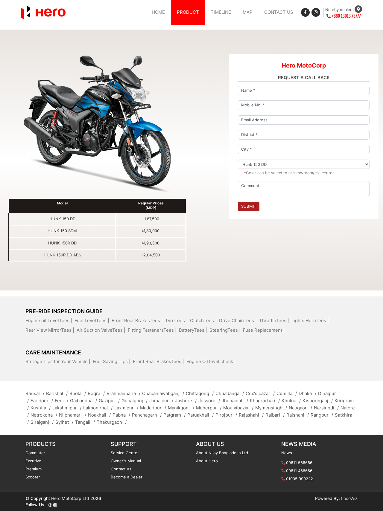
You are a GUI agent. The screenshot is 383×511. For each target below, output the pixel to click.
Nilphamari (72, 415)
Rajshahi (297, 415)
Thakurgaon (112, 422)
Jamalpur (161, 400)
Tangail (85, 422)
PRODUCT (188, 12)
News (286, 452)
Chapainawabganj (163, 393)
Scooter (32, 477)
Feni (61, 400)
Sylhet (64, 422)
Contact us (121, 468)
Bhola (77, 393)
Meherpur (208, 408)
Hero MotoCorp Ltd (70, 498)
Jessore (209, 400)
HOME (158, 12)
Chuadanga (229, 393)
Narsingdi (326, 408)
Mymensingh (271, 408)
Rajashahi (251, 415)
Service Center (125, 452)
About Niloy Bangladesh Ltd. (222, 452)
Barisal (34, 393)
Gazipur (109, 400)
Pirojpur (226, 415)
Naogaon (300, 408)
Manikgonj (181, 408)
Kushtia (41, 408)
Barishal (57, 393)
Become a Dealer (126, 477)
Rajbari (275, 415)
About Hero (207, 460)
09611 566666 (299, 462)
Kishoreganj (318, 400)
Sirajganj (42, 422)
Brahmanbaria (123, 393)
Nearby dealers (339, 9)
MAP (248, 12)
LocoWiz (349, 498)
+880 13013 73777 (346, 16)
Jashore (186, 400)
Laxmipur (126, 408)
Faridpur (42, 400)
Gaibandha (83, 400)
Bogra (96, 393)
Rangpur (322, 415)
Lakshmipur (66, 408)
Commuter (35, 452)
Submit (248, 206)
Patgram (174, 415)
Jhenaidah (235, 400)
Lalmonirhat (98, 408)
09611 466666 (299, 470)
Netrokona (44, 415)
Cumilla (286, 393)
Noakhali (99, 415)
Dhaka (307, 393)
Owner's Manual (126, 460)
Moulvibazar (238, 408)
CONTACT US (278, 12)
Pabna (121, 415)
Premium (33, 468)
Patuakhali (200, 415)
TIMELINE (221, 12)
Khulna (291, 400)
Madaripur (153, 408)
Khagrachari (265, 400)
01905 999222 (299, 478)
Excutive (33, 460)
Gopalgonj (134, 400)
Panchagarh (147, 415)
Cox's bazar (260, 393)
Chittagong (200, 393)
